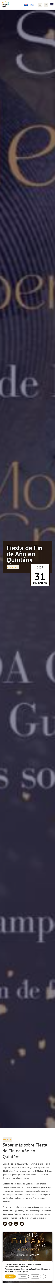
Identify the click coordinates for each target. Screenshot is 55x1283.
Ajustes (35, 1276)
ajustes (25, 1271)
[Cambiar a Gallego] (32, 5)
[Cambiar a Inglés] (26, 5)
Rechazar (22, 1276)
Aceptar (10, 1276)
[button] (46, 5)
